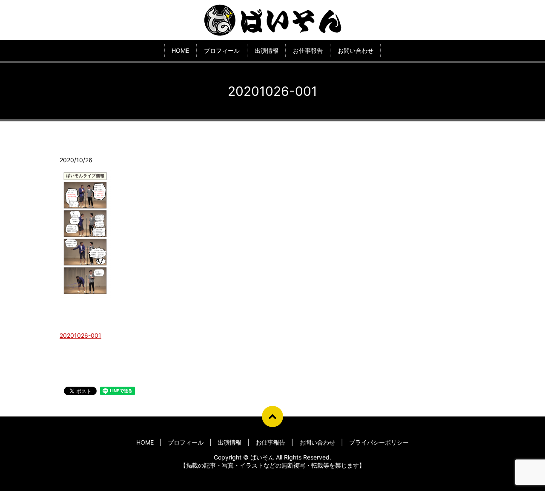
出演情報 (266, 50)
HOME (180, 50)
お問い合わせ (355, 50)
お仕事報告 (308, 50)
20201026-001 (80, 335)
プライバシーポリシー (379, 442)
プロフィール (222, 50)
